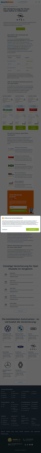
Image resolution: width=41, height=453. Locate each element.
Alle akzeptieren (32, 229)
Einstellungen (4, 229)
